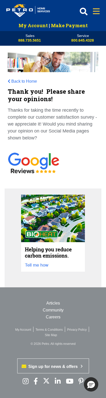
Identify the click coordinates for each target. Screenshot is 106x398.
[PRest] (26, 381)
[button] (91, 384)
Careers (53, 317)
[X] (46, 381)
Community (53, 310)
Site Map (51, 335)
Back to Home (24, 81)
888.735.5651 (29, 40)
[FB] (36, 381)
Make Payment (69, 25)
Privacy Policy (77, 329)
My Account (33, 25)
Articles (53, 303)
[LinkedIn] (58, 381)
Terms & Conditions (49, 329)
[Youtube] (69, 381)
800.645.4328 (82, 40)
